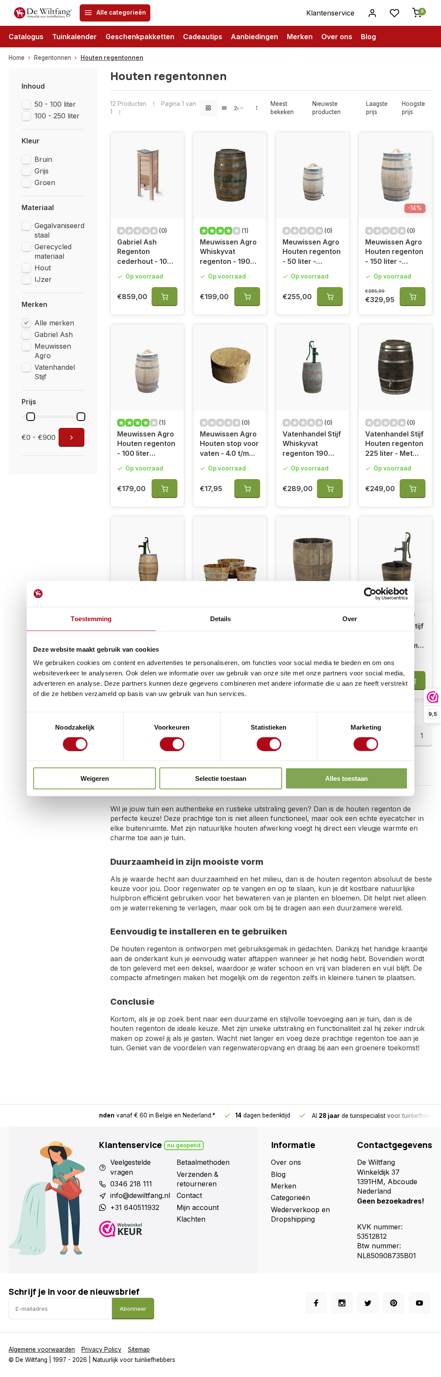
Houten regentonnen (112, 57)
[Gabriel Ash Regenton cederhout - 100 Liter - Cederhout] (147, 175)
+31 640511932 (134, 1207)
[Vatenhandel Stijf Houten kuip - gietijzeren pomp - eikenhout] (395, 559)
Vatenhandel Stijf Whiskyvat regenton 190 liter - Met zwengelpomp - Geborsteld (312, 445)
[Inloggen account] (372, 13)
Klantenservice (330, 13)
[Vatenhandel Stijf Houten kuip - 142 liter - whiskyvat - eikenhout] (312, 559)
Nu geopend (184, 1145)
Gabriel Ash (53, 334)
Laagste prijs (377, 107)
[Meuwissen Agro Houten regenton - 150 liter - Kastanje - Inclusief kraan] (395, 175)
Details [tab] (220, 618)
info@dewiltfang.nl (140, 1195)
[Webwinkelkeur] (134, 1230)
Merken (300, 36)
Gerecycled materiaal (52, 251)
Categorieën (290, 1197)
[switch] (172, 744)
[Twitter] (368, 1303)
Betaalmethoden (203, 1162)
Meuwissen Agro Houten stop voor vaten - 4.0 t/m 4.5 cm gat (229, 445)
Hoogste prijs (413, 107)
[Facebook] (316, 1303)
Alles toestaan (346, 778)
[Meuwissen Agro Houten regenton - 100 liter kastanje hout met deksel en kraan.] (147, 367)
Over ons (336, 36)
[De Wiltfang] (43, 13)
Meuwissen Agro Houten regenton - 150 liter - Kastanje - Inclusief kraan (394, 253)
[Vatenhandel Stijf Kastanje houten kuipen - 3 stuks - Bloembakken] (230, 559)
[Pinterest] (393, 1303)
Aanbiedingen (254, 36)
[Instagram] (342, 1303)
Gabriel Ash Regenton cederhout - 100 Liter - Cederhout (146, 253)
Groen (44, 182)
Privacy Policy (101, 1349)
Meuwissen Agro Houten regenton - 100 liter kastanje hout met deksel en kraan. (146, 445)
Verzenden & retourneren (197, 1179)
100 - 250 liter (57, 115)
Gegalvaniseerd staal (59, 230)
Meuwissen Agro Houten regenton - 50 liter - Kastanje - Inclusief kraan (312, 253)
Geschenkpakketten (140, 36)
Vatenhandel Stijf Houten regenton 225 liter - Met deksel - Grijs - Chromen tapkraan (394, 445)
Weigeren (95, 778)
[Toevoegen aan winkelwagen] (164, 296)
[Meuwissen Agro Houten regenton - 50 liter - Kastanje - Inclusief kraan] (312, 175)
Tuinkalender (74, 36)
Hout (42, 267)
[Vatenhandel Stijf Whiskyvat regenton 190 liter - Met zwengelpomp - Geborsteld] (312, 367)
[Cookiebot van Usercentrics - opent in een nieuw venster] (370, 593)
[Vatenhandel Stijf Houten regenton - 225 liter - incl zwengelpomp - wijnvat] (147, 559)
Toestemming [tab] (91, 618)
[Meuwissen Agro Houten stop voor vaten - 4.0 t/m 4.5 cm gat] (230, 367)
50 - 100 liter (55, 104)
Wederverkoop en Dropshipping (300, 1214)
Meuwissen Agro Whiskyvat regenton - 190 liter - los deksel (228, 253)
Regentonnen (52, 57)
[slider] (30, 416)
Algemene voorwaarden (42, 1349)
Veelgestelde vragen (130, 1167)
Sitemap (139, 1349)
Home (17, 57)
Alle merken (54, 323)
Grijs (41, 171)
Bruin (43, 159)
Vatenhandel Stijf (54, 372)
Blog (368, 36)
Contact (189, 1195)
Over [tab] (349, 618)
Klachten (191, 1219)
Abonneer (133, 1308)
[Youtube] (419, 1303)
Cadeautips (202, 36)
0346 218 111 (131, 1183)
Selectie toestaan (220, 778)
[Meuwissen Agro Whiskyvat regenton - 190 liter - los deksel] (230, 175)
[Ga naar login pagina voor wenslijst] (394, 13)
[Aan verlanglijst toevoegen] (171, 145)
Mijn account (198, 1207)
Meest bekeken (282, 107)
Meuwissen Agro (52, 351)
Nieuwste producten (326, 107)
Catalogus (26, 36)
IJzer (43, 279)
